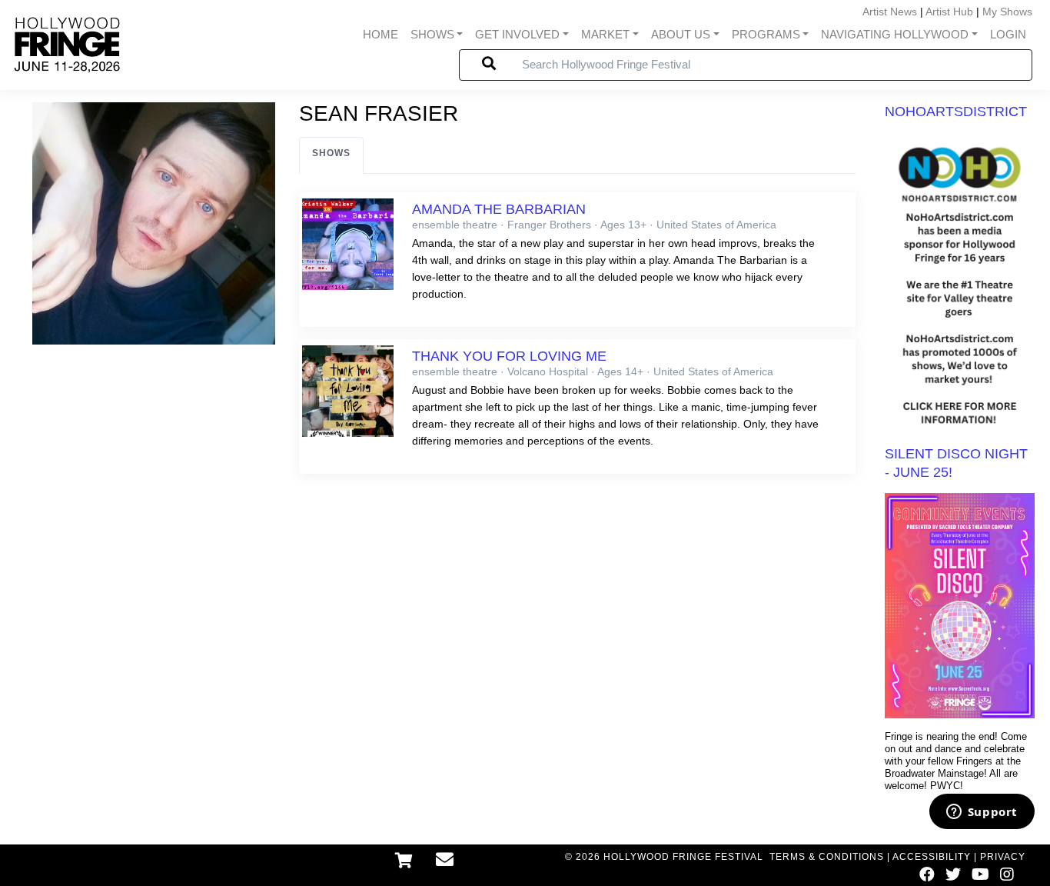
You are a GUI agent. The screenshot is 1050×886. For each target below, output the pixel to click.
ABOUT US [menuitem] (680, 34)
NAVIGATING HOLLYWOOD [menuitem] (895, 34)
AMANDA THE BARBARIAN (499, 209)
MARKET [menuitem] (605, 34)
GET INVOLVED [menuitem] (517, 34)
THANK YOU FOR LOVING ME (509, 356)
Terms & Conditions (826, 856)
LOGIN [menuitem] (1008, 34)
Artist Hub (949, 11)
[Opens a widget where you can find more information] (982, 813)
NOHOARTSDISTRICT (956, 111)
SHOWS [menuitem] (432, 34)
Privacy (1002, 856)
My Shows (1007, 11)
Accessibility (931, 856)
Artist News (889, 11)
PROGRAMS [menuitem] (766, 34)
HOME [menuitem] (380, 34)
